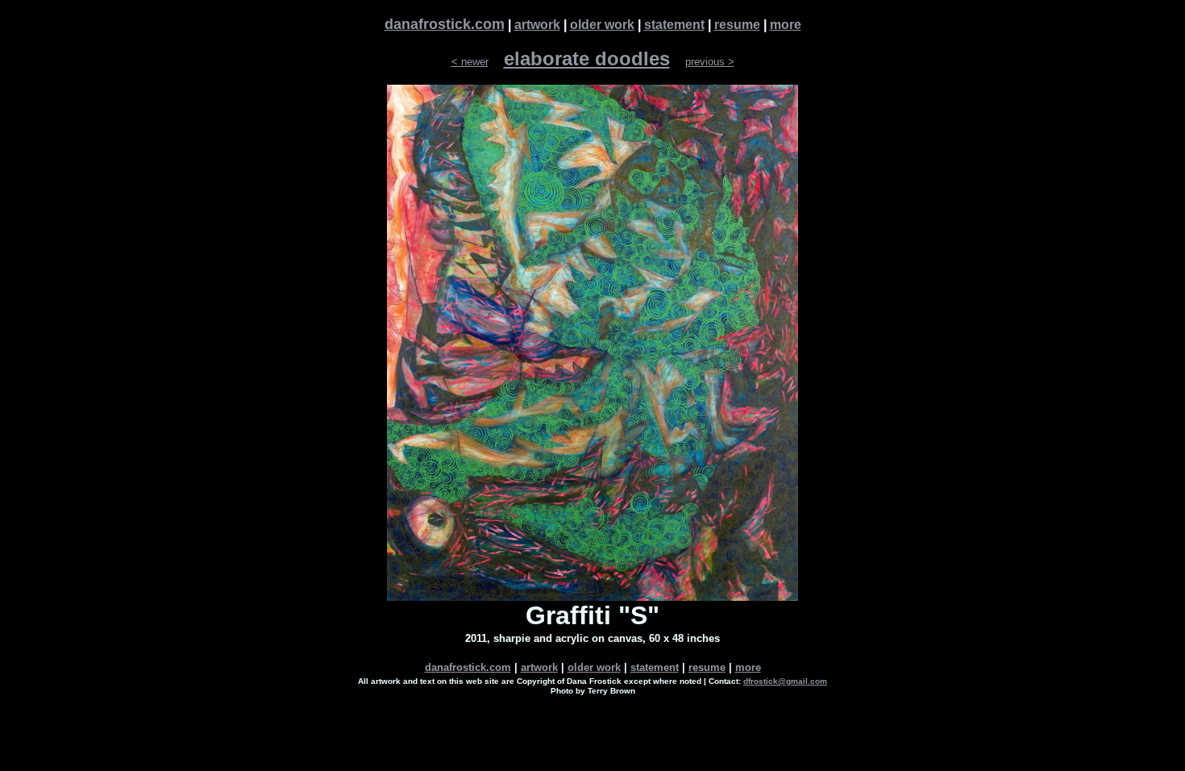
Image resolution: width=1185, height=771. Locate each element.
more (785, 24)
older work (602, 24)
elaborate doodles (587, 58)
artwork (537, 24)
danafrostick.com (445, 24)
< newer (470, 62)
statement (674, 24)
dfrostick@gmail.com (785, 681)
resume (737, 24)
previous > (709, 62)
